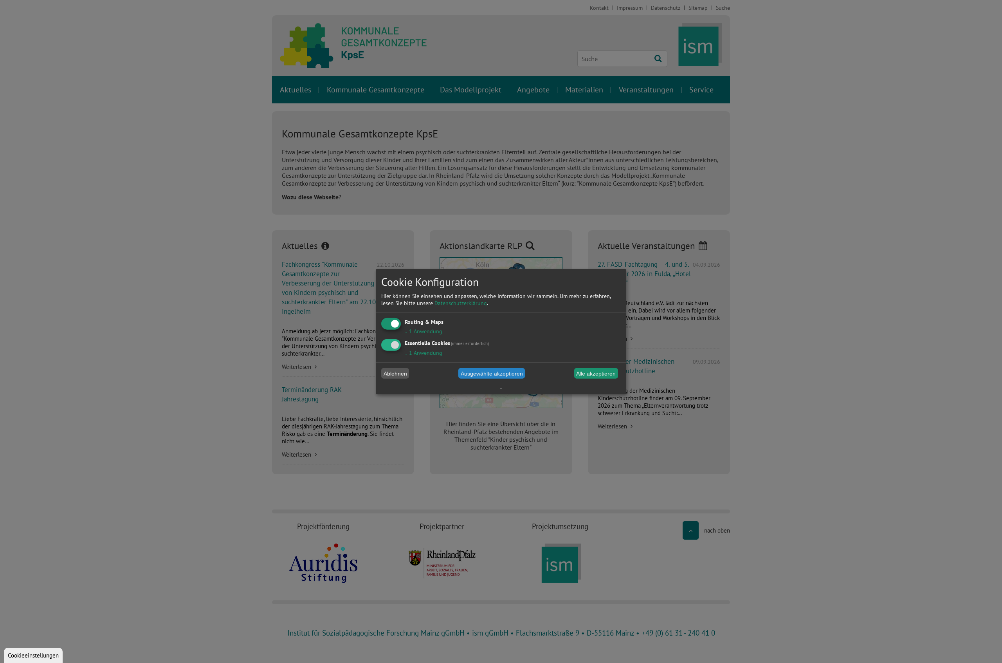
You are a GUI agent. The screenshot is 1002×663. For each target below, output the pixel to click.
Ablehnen (395, 373)
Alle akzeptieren (596, 373)
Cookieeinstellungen (33, 655)
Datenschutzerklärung (460, 303)
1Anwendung (423, 331)
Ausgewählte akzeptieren (492, 373)
